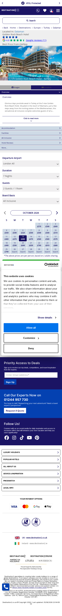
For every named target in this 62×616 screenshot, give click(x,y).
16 (47, 237)
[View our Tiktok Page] (21, 436)
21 (31, 244)
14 (31, 237)
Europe (37, 27)
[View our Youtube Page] (29, 436)
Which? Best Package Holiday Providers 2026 (29, 587)
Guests (6, 182)
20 (23, 244)
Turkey (47, 27)
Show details (45, 317)
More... (4, 147)
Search (32, 20)
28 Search (31, 250)
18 (6, 244)
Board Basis (8, 195)
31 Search (55, 250)
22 (39, 244)
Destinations (25, 27)
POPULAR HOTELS (11, 459)
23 (47, 244)
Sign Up (10, 382)
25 (6, 250)
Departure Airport (11, 157)
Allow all (31, 327)
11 (6, 237)
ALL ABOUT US (9, 466)
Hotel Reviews (7, 143)
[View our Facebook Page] (6, 436)
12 (15, 237)
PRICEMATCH (9, 481)
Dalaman (57, 27)
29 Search (39, 250)
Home (13, 27)
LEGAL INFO (8, 488)
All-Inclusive (6, 138)
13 (23, 237)
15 (39, 237)
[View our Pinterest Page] (37, 436)
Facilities (5, 133)
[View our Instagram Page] (14, 436)
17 (55, 237)
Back (6, 27)
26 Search (14, 250)
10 (55, 231)
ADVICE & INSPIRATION (13, 474)
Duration (7, 170)
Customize (29, 338)
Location (47, 87)
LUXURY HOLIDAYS (11, 452)
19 (15, 244)
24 (55, 244)
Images (16, 87)
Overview (5, 92)
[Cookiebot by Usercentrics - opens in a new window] (44, 265)
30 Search (47, 250)
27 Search (23, 250)
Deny (31, 348)
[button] (3, 63)
